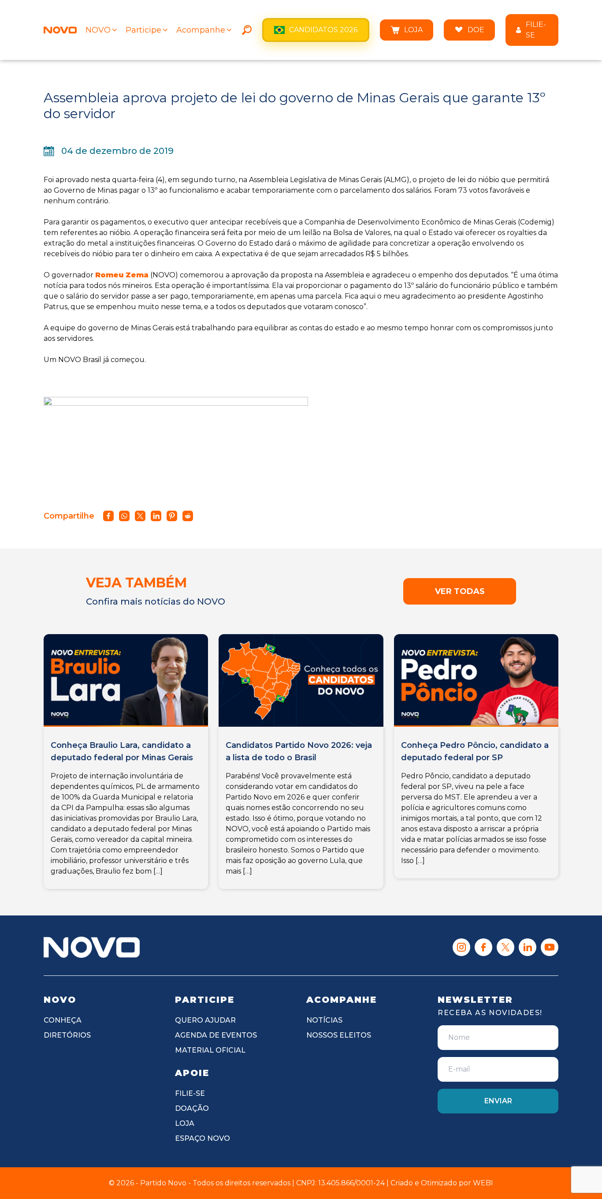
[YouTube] (549, 947)
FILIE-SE (536, 29)
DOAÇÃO (192, 1108)
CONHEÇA (63, 1020)
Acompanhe (200, 30)
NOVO (98, 30)
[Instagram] (461, 947)
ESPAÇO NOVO (202, 1138)
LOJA (413, 30)
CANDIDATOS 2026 (323, 30)
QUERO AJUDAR (205, 1020)
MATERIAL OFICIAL (210, 1050)
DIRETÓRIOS (67, 1035)
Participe (143, 30)
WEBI (483, 1183)
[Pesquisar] (247, 30)
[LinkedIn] (527, 947)
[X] (505, 947)
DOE (476, 30)
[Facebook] (483, 947)
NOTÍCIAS (324, 1020)
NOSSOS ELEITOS (338, 1035)
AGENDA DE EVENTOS (216, 1035)
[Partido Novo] (92, 947)
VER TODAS (460, 591)
